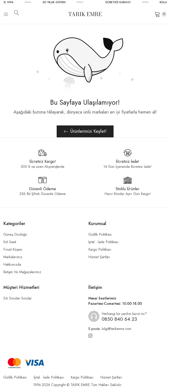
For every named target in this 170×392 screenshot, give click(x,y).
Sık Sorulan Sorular (17, 298)
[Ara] (18, 13)
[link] (62, 2)
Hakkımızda (12, 264)
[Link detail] (90, 336)
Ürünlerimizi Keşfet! (88, 131)
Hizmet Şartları (99, 256)
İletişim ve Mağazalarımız (22, 272)
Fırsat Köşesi (12, 249)
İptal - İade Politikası (103, 241)
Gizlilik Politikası (100, 234)
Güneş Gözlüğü (15, 234)
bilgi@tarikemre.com (109, 328)
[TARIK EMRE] (85, 14)
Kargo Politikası (99, 249)
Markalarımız (12, 256)
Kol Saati (9, 241)
